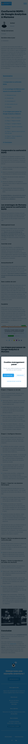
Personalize (20, 375)
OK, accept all (8, 375)
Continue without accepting (14, 381)
